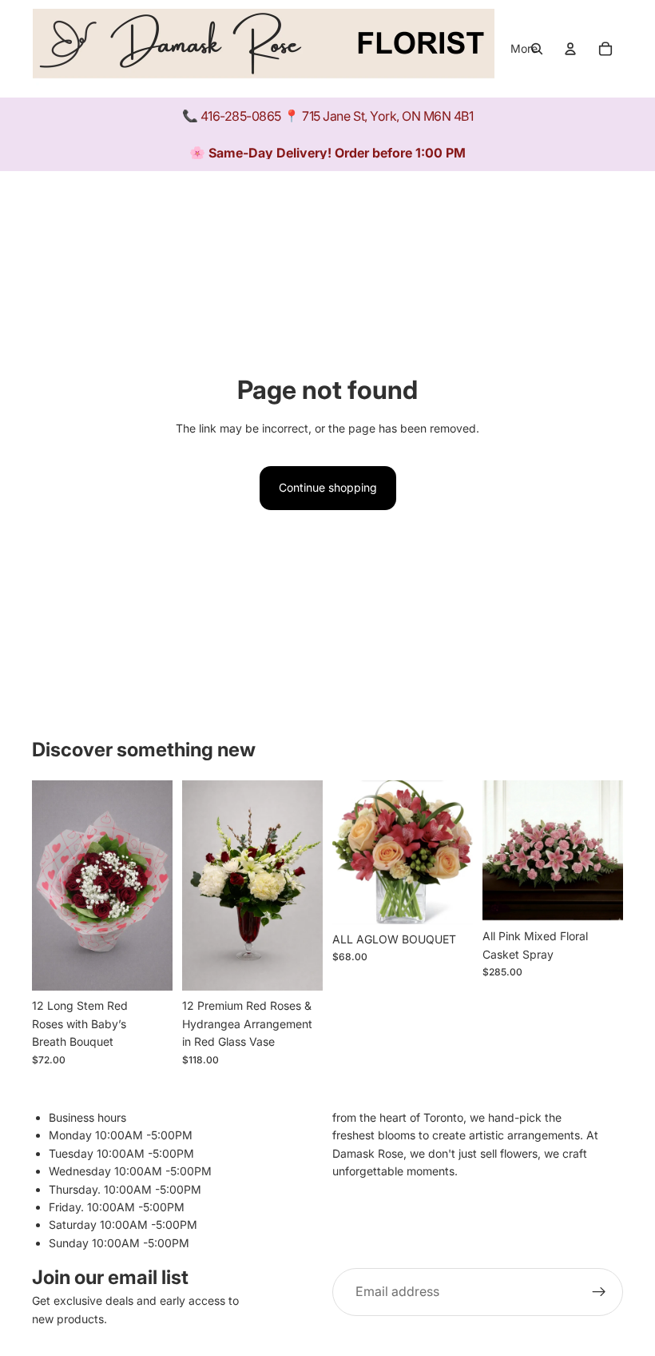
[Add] (147, 966)
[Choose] (298, 966)
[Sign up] (599, 1293)
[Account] (570, 48)
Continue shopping (328, 487)
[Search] (536, 48)
